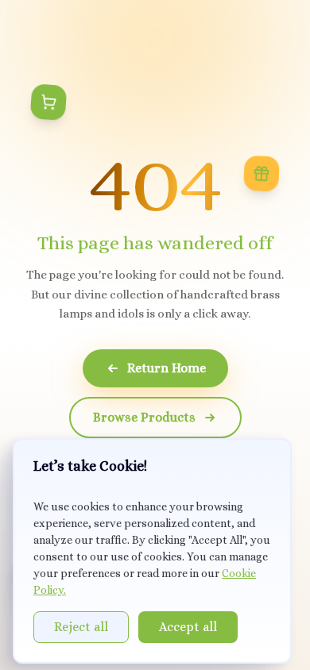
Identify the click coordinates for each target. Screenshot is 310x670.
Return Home (166, 367)
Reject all (81, 626)
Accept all (188, 626)
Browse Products (144, 417)
